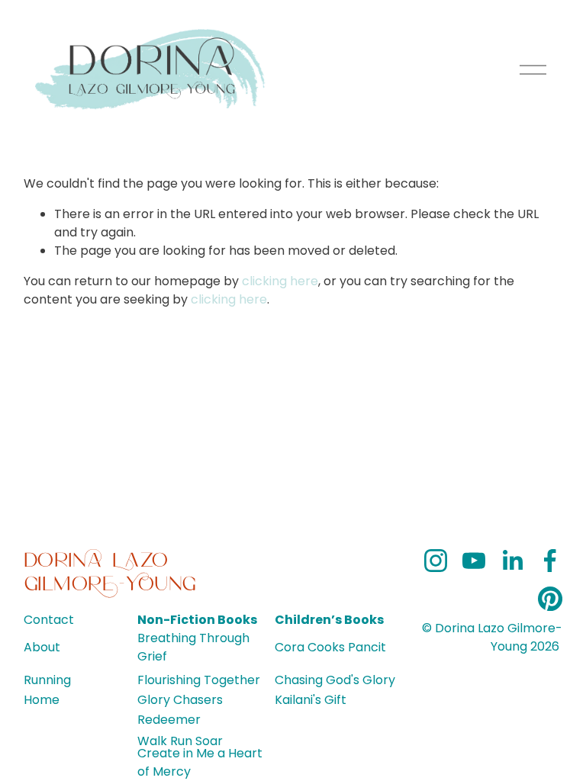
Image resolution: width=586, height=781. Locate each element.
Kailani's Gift (310, 700)
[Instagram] (435, 560)
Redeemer (169, 719)
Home (42, 700)
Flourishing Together (198, 680)
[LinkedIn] (512, 560)
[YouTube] (474, 560)
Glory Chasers (180, 700)
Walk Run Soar (180, 741)
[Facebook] (550, 560)
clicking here (280, 281)
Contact (49, 619)
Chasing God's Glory (335, 680)
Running (47, 680)
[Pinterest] (550, 599)
